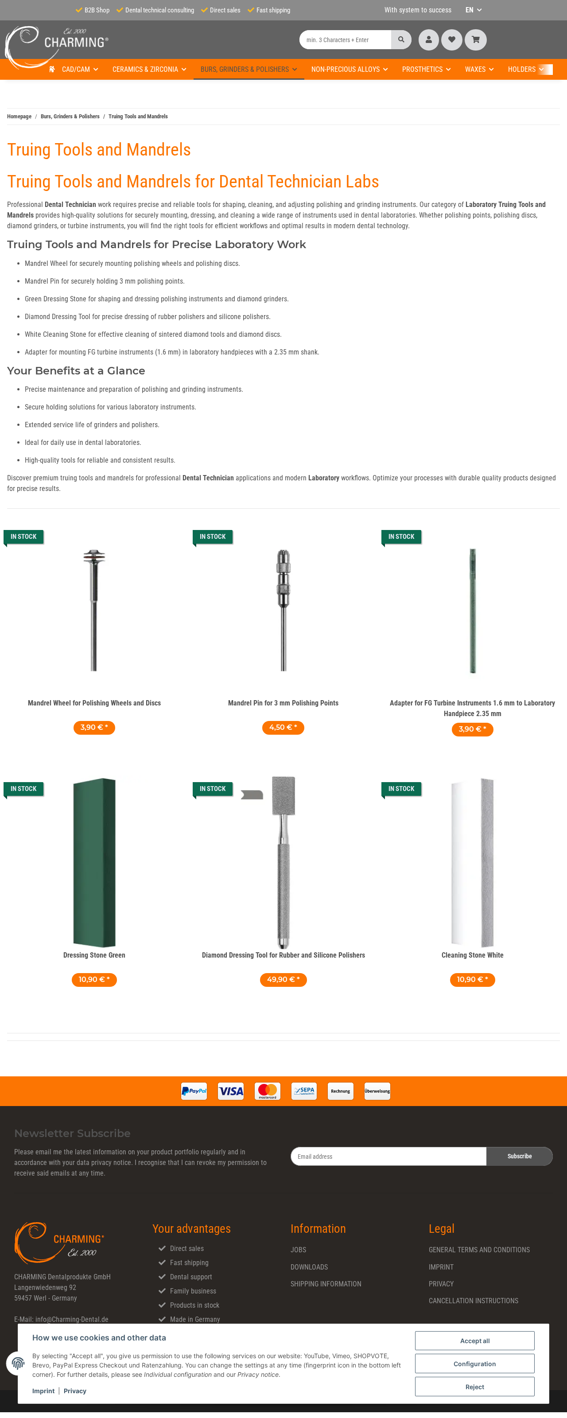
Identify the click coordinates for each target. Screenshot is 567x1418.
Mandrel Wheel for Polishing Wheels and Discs (94, 703)
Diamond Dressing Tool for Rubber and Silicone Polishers (283, 955)
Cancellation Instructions (473, 1301)
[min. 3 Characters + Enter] (401, 39)
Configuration (475, 1363)
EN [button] (470, 10)
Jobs (298, 1250)
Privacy (75, 1391)
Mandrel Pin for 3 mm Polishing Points (283, 703)
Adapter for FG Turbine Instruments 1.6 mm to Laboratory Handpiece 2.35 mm (472, 708)
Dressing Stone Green (94, 955)
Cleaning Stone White (473, 955)
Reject (475, 1387)
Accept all (475, 1340)
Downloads (309, 1267)
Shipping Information (326, 1284)
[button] (429, 40)
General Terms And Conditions (479, 1250)
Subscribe (520, 1156)
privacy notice (111, 1162)
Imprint (43, 1391)
